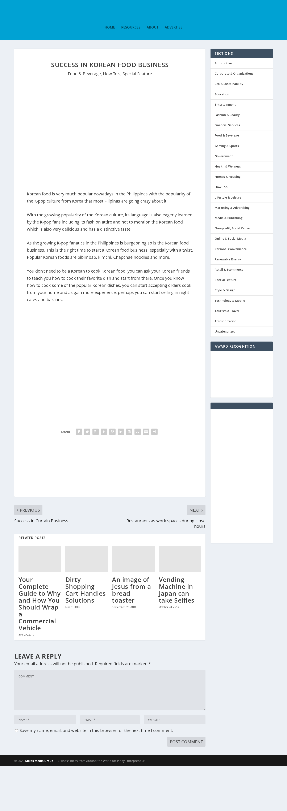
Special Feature (137, 74)
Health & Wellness (228, 166)
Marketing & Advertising (232, 208)
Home (110, 28)
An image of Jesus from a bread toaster (131, 589)
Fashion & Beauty (227, 115)
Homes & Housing (228, 177)
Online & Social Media (230, 238)
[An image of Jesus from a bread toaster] (133, 559)
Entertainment (225, 105)
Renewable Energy (228, 259)
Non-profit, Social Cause (232, 228)
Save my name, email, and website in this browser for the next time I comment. (96, 730)
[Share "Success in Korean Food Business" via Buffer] (129, 432)
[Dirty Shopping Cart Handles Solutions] (86, 559)
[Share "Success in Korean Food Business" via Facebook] (79, 432)
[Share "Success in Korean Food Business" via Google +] (95, 432)
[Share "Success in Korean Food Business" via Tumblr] (104, 432)
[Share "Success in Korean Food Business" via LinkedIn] (121, 432)
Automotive (223, 63)
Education (222, 94)
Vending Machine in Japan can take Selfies (177, 589)
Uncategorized (225, 331)
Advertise (173, 28)
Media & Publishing (228, 218)
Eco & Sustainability (229, 84)
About (152, 28)
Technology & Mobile (230, 301)
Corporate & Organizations (234, 73)
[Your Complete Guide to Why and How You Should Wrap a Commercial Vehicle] (39, 559)
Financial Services (227, 125)
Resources (130, 28)
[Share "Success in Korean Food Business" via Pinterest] (112, 432)
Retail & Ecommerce (229, 270)
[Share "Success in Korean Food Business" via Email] (146, 432)
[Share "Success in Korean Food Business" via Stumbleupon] (137, 432)
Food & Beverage (84, 74)
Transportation (226, 321)
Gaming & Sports (227, 146)
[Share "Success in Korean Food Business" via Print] (154, 432)
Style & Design (225, 290)
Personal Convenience (231, 249)
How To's (111, 74)
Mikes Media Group (39, 761)
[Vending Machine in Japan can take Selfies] (180, 559)
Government (224, 156)
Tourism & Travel (227, 311)
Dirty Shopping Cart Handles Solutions (85, 589)
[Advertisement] (109, 467)
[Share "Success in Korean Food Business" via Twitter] (87, 432)
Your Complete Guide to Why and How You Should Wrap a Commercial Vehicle (39, 603)
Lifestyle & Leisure (228, 197)
